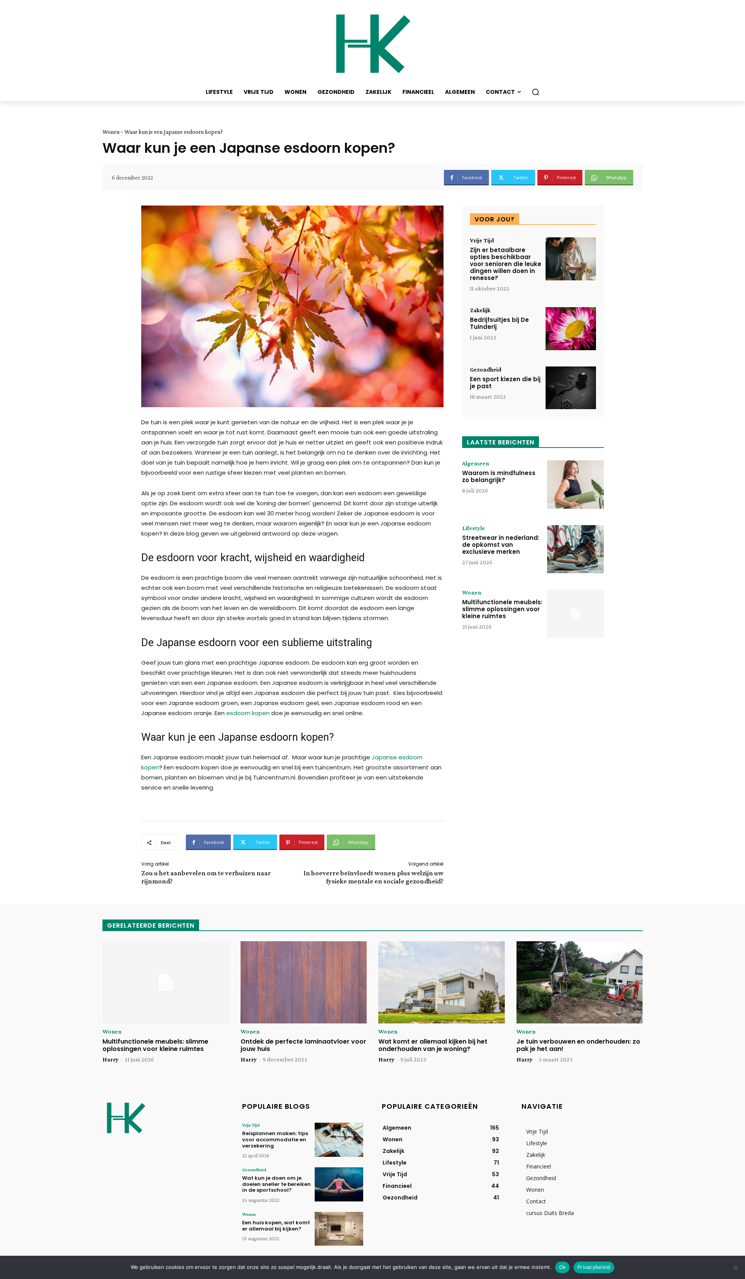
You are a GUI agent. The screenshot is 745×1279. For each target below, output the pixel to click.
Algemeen (475, 463)
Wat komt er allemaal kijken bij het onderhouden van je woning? (432, 1045)
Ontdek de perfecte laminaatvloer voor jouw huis (303, 1045)
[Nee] (735, 1267)
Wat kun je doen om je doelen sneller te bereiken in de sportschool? (276, 1184)
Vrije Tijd (482, 240)
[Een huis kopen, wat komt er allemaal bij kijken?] (339, 1229)
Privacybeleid (593, 1267)
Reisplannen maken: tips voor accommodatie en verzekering (275, 1139)
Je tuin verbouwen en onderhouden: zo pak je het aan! (578, 1045)
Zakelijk (480, 310)
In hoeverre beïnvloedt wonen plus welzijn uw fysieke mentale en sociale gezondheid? (373, 877)
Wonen (111, 132)
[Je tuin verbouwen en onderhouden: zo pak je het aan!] (579, 982)
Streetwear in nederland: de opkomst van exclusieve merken (500, 545)
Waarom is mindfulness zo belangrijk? (498, 476)
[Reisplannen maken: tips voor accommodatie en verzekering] (339, 1139)
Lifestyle (473, 528)
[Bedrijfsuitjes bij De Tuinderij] (571, 328)
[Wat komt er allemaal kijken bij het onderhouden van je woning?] (441, 982)
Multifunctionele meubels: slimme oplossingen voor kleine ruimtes (502, 609)
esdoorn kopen (248, 713)
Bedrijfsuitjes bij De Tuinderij (499, 323)
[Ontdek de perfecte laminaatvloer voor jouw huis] (304, 982)
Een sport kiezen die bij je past (505, 382)
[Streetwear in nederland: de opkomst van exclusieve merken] (575, 549)
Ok (562, 1267)
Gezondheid (485, 369)
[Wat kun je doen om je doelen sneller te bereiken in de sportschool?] (339, 1184)
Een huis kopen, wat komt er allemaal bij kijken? (276, 1225)
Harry (110, 1059)
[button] (535, 92)
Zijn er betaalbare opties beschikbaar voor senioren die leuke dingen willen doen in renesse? (505, 264)
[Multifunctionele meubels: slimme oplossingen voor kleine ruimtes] (575, 613)
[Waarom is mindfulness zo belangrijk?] (575, 484)
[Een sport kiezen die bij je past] (571, 388)
